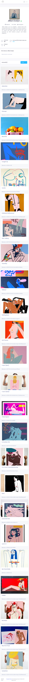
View (14, 41)
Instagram (21, 24)
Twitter (14, 24)
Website (8, 24)
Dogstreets (9, 679)
